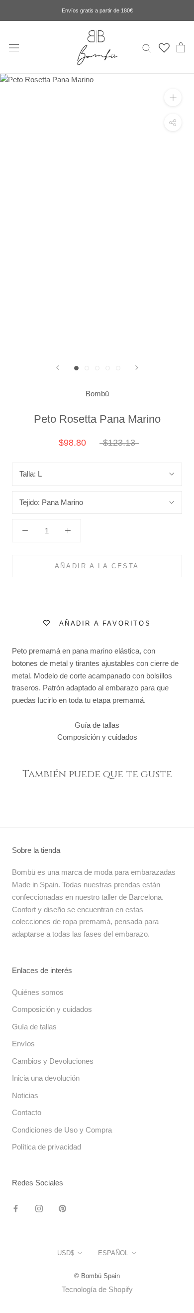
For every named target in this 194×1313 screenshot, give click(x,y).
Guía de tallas (97, 725)
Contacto (26, 1112)
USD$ (65, 1253)
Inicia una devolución (46, 1078)
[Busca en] (146, 47)
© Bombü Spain (97, 1276)
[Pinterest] (62, 1208)
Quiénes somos (38, 992)
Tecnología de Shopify (97, 1289)
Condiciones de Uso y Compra (62, 1130)
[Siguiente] (136, 367)
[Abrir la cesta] (181, 47)
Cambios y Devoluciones (53, 1061)
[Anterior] (57, 367)
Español (113, 1253)
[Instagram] (39, 1208)
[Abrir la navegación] (14, 47)
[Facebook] (15, 1208)
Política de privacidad (46, 1147)
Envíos (23, 1043)
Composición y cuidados (97, 737)
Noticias (25, 1095)
